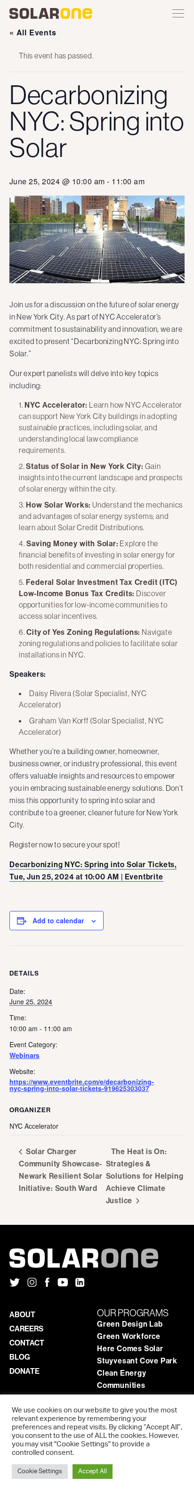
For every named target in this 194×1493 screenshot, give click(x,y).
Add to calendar (58, 920)
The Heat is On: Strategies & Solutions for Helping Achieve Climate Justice (145, 1176)
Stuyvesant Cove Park (137, 1360)
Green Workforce (129, 1336)
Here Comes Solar (130, 1348)
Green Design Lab (130, 1324)
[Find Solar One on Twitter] (14, 1283)
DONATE (24, 1371)
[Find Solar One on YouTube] (62, 1283)
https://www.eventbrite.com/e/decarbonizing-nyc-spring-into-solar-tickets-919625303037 (81, 1085)
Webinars (24, 1055)
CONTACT (26, 1342)
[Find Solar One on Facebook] (47, 1283)
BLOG (19, 1357)
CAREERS (26, 1328)
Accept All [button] (92, 1471)
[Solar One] (97, 1258)
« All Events (33, 32)
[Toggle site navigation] (178, 14)
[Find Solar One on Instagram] (32, 1283)
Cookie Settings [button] (39, 1471)
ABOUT (22, 1314)
